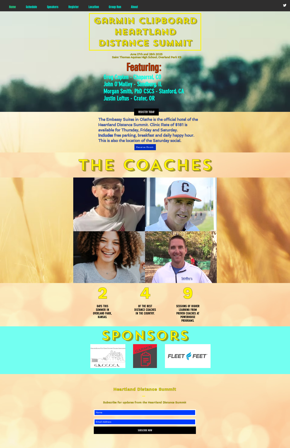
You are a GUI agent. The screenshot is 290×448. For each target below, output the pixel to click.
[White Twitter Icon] (284, 5)
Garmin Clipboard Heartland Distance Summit (145, 32)
